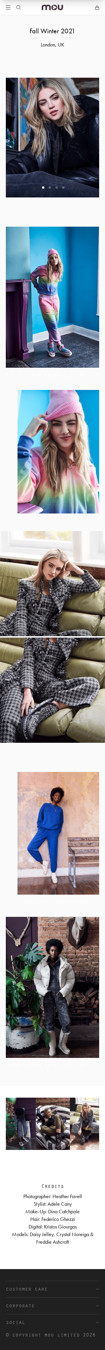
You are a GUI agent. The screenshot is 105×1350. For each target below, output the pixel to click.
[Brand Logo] (52, 7)
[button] (43, 187)
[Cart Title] (97, 7)
